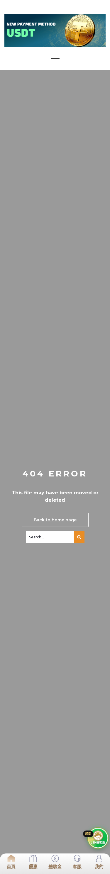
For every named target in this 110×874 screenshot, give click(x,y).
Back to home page (55, 520)
